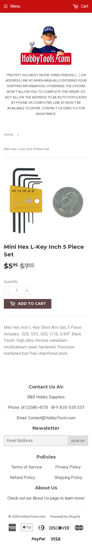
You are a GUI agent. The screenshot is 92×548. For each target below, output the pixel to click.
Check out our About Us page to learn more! (46, 498)
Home (8, 134)
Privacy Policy (68, 467)
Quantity (11, 282)
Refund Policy (22, 477)
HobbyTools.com (32, 516)
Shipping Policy (68, 477)
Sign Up (78, 441)
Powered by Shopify (65, 516)
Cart (84, 6)
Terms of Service (26, 467)
